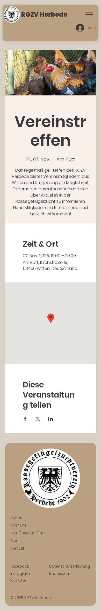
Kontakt (17, 548)
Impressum (59, 573)
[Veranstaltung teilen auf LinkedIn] (50, 419)
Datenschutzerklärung (69, 566)
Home (15, 517)
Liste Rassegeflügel (27, 532)
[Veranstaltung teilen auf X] (37, 419)
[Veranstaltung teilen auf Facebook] (25, 419)
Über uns (18, 525)
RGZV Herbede (44, 14)
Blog (14, 540)
